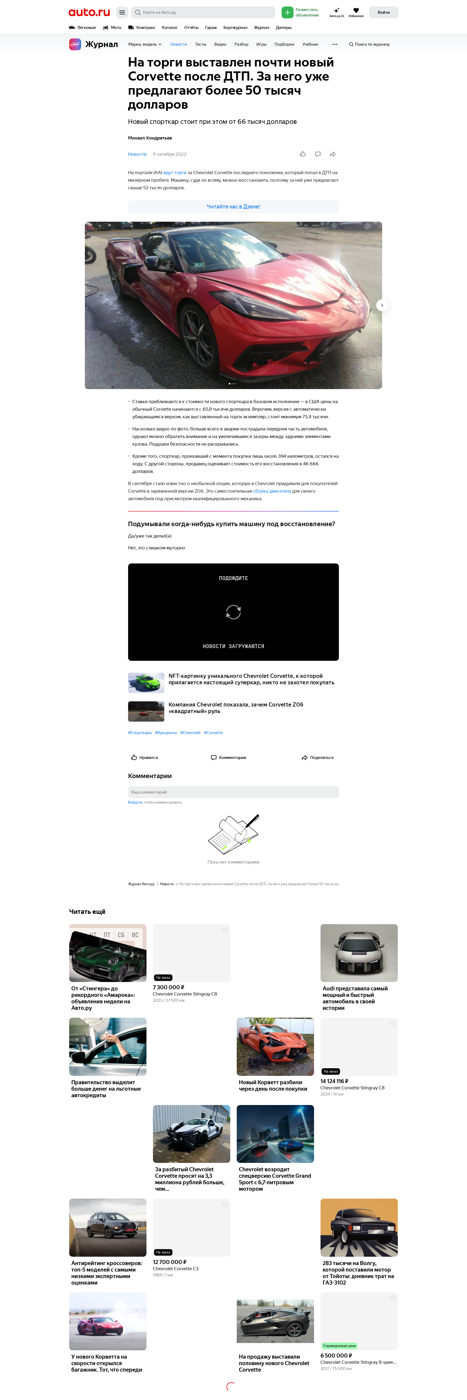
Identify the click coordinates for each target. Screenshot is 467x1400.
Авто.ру (89, 12)
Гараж (211, 27)
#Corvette (213, 732)
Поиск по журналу (372, 44)
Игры (261, 44)
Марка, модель (142, 44)
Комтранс (146, 27)
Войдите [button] (135, 802)
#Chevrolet (190, 732)
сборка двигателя (272, 491)
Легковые (86, 27)
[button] (191, 953)
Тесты (200, 44)
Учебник (310, 44)
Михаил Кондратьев (150, 138)
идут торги (174, 172)
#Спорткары (140, 732)
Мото (116, 27)
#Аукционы (166, 732)
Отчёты (191, 27)
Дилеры (284, 27)
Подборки (284, 44)
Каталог (170, 27)
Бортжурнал (236, 27)
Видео (220, 44)
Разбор (241, 44)
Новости (179, 44)
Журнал (261, 27)
